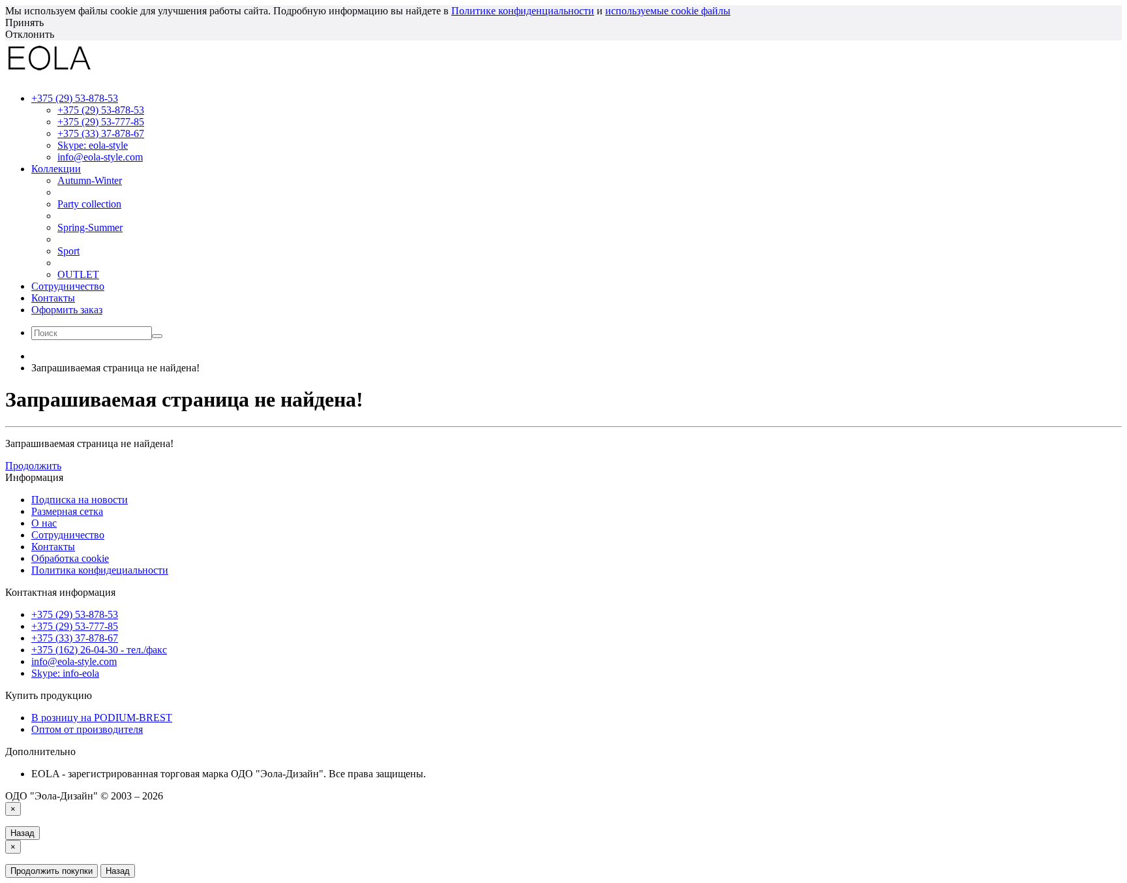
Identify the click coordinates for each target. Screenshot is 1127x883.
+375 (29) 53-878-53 (100, 110)
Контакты (53, 297)
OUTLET (78, 274)
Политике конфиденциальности (522, 10)
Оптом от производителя (87, 729)
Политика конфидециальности (99, 570)
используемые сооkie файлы (667, 10)
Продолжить (33, 465)
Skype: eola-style (92, 145)
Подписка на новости (79, 499)
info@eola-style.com (100, 157)
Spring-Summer (90, 227)
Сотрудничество (67, 286)
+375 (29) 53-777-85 (100, 121)
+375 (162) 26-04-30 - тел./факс (99, 649)
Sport (68, 250)
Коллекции (56, 168)
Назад (22, 833)
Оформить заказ (66, 309)
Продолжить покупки (51, 871)
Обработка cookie (70, 558)
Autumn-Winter (89, 180)
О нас (44, 523)
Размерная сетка (67, 511)
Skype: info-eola (65, 673)
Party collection (89, 203)
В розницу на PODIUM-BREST (101, 717)
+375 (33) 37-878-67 (100, 133)
